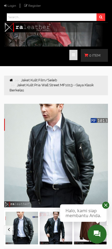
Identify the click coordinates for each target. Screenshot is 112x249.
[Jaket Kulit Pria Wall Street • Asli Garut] (56, 228)
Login (12, 6)
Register (34, 6)
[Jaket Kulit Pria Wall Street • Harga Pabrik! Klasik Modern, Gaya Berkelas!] (21, 228)
